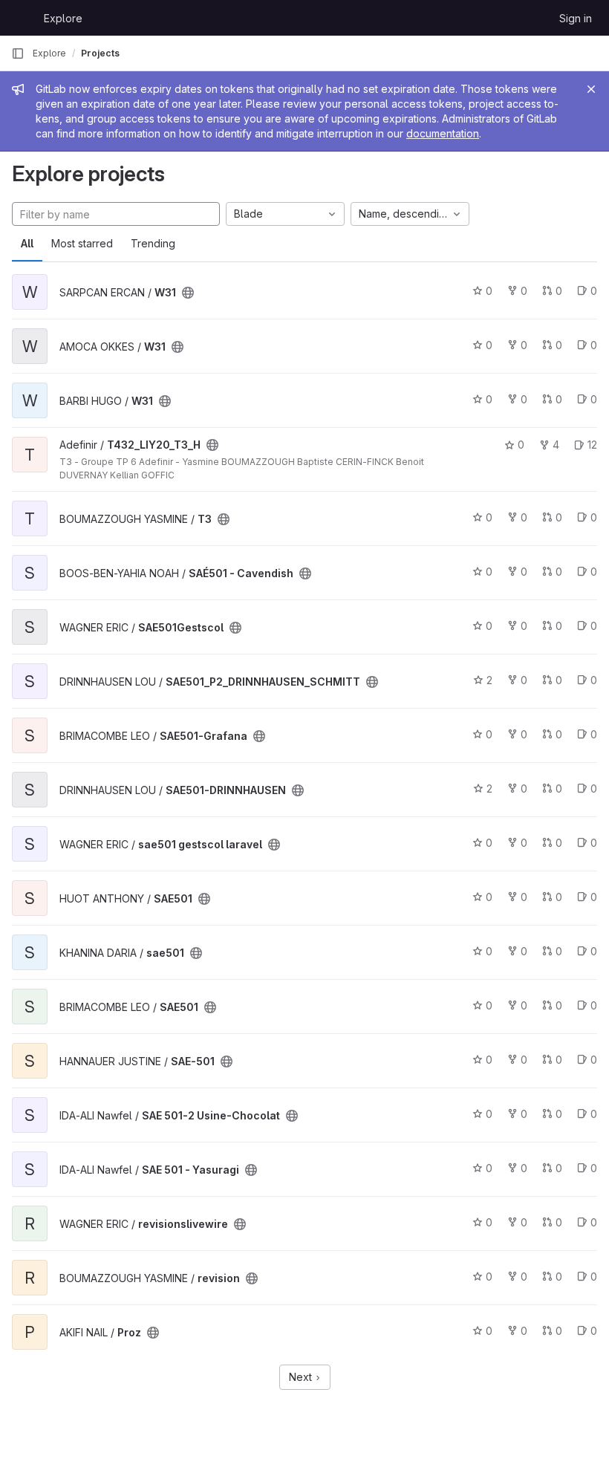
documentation (442, 133)
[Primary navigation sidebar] (18, 53)
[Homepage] (20, 18)
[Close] (591, 89)
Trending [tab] (153, 243)
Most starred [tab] (82, 243)
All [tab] (27, 243)
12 (592, 444)
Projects (100, 53)
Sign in (575, 18)
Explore (63, 18)
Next (302, 1377)
